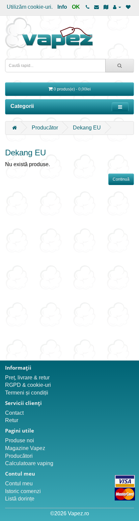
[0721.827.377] (87, 7)
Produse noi (19, 440)
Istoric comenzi (23, 491)
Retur (11, 420)
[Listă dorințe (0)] (128, 7)
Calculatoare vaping (29, 463)
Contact (14, 413)
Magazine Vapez (25, 448)
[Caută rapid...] (119, 65)
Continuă (121, 179)
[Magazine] (106, 7)
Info (62, 7)
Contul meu (19, 483)
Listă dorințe (19, 498)
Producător (45, 128)
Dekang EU (87, 128)
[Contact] (96, 7)
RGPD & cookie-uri (28, 385)
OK (76, 7)
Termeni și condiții (26, 393)
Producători (19, 456)
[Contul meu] (117, 7)
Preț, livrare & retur (27, 377)
